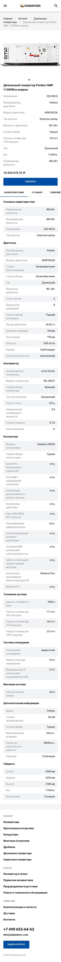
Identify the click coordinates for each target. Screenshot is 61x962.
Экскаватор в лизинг (15, 874)
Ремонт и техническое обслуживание (25, 892)
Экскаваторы (11, 822)
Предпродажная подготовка (20, 886)
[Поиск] (56, 6)
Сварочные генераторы (17, 859)
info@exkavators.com (15, 934)
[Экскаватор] (30, 5)
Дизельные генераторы (17, 853)
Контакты (9, 919)
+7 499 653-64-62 (18, 929)
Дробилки (9, 847)
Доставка (9, 913)
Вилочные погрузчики (16, 840)
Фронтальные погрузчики (18, 828)
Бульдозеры (10, 834)
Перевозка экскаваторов (18, 880)
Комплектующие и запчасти (20, 907)
